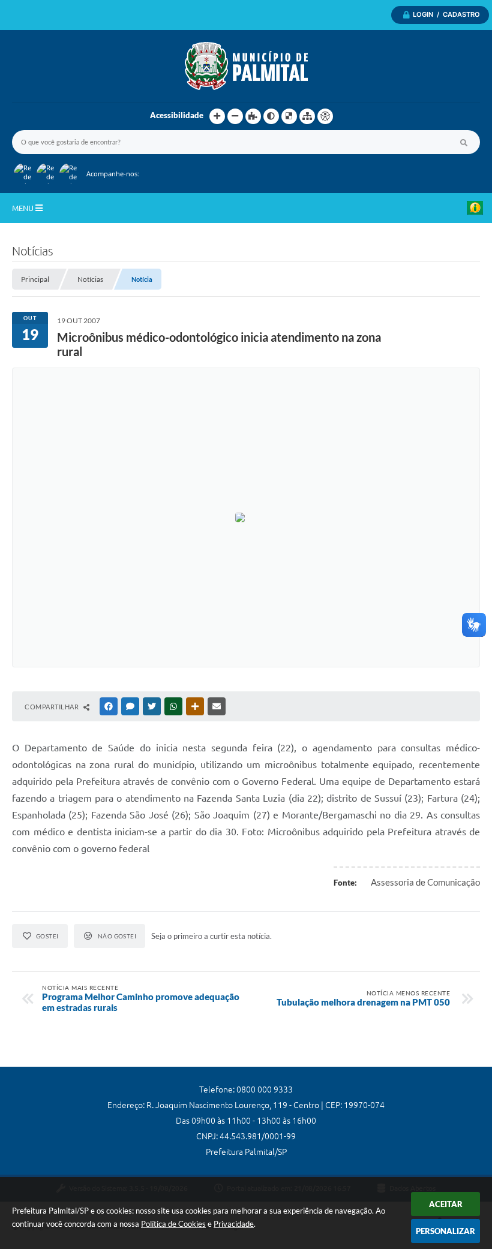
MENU (23, 208)
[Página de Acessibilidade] (325, 116)
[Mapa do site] (307, 116)
